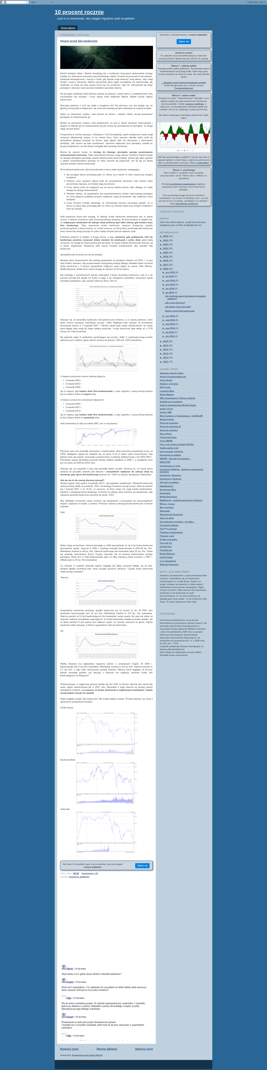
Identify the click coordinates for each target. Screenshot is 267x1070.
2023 (166, 240)
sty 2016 (170, 336)
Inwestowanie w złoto (170, 466)
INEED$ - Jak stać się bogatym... (175, 459)
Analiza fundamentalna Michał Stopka (178, 405)
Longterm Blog (167, 391)
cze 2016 (170, 316)
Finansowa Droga (168, 437)
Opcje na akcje (167, 518)
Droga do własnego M (170, 426)
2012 (166, 353)
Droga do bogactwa (169, 423)
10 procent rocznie (79, 12)
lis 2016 (170, 276)
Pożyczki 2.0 (166, 543)
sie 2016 (170, 288)
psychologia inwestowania (182, 184)
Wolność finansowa (169, 564)
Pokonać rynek (167, 536)
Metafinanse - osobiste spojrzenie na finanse (181, 500)
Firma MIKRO (166, 441)
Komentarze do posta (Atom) (87, 1055)
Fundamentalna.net (184, 88)
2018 (166, 260)
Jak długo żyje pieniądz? (178, 307)
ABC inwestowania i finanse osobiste (177, 398)
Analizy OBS (166, 412)
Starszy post (144, 1049)
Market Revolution (168, 497)
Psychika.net (166, 550)
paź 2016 (171, 280)
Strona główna (68, 28)
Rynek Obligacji (167, 554)
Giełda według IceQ (169, 448)
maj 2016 (171, 320)
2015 (166, 341)
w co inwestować (168, 561)
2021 (166, 248)
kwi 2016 (170, 324)
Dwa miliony (166, 434)
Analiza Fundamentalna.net (173, 377)
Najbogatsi (165, 511)
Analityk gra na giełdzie (171, 402)
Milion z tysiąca (167, 504)
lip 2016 (170, 292)
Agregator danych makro (171, 373)
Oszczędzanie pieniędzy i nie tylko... (177, 522)
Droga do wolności (169, 430)
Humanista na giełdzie (170, 455)
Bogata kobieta (167, 419)
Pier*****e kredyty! (168, 529)
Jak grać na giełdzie (169, 482)
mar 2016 (171, 328)
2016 (166, 269)
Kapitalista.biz (166, 486)
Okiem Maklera (167, 394)
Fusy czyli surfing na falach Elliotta (177, 444)
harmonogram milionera (171, 451)
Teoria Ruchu (166, 380)
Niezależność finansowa (171, 514)
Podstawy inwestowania (171, 532)
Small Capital (166, 557)
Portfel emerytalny (168, 539)
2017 (166, 265)
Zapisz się (142, 865)
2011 (166, 357)
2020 (166, 252)
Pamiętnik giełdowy (169, 525)
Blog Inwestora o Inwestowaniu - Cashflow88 (181, 416)
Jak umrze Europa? (175, 303)
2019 (166, 256)
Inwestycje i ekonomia (170, 475)
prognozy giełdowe (79, 877)
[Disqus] (106, 922)
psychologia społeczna (187, 204)
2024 (166, 236)
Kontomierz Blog (168, 490)
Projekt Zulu (166, 546)
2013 (166, 349)
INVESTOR (165, 462)
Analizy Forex (166, 409)
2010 (166, 362)
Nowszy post (69, 1049)
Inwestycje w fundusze (170, 479)
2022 (166, 244)
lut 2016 (170, 332)
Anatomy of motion (169, 384)
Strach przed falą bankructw (78, 41)
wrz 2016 (170, 284)
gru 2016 (170, 272)
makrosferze (203, 163)
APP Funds (165, 387)
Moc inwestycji (167, 507)
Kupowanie (165, 493)
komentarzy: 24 (90, 873)
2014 (166, 345)
